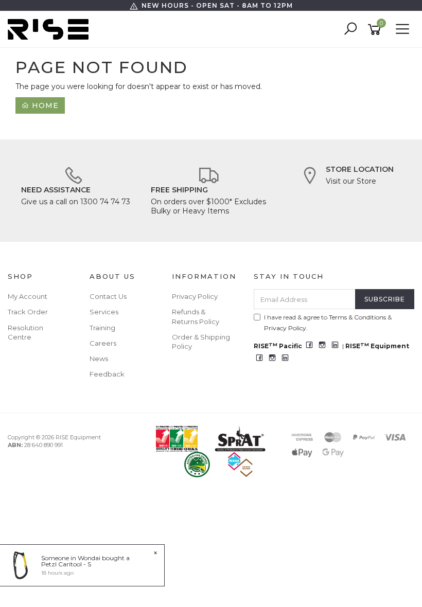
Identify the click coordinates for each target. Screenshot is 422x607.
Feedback (107, 374)
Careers (103, 343)
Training (102, 328)
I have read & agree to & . (328, 322)
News (99, 358)
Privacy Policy (195, 296)
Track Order (28, 312)
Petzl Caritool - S (66, 564)
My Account (27, 296)
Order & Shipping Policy (201, 341)
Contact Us (108, 296)
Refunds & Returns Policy (195, 316)
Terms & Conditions (357, 317)
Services (104, 312)
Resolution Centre (25, 332)
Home (44, 105)
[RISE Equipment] (51, 28)
